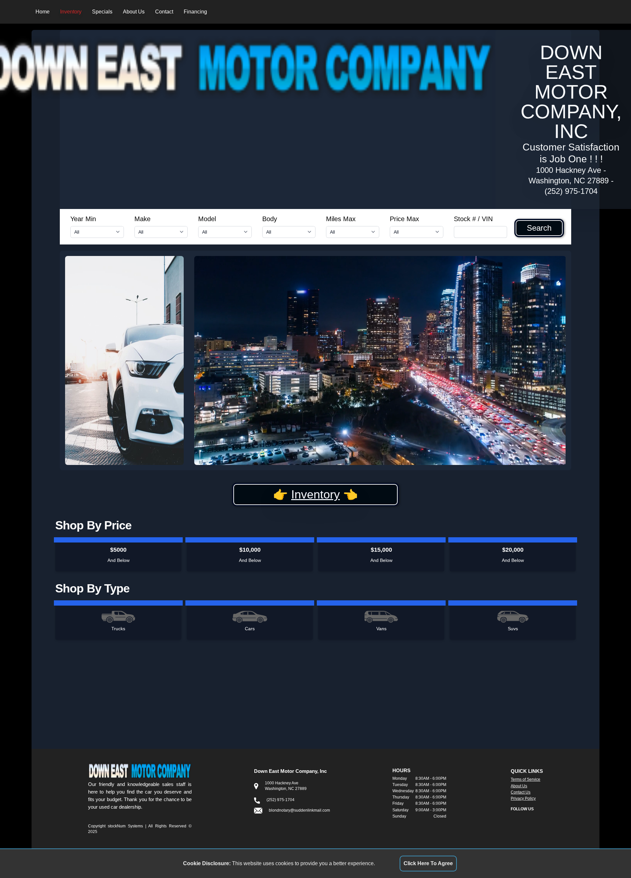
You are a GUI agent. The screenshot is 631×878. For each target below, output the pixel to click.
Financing (195, 11)
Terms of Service (525, 779)
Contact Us (520, 792)
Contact (164, 11)
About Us (134, 11)
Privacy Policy (523, 798)
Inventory (71, 11)
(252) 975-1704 (571, 191)
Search (539, 228)
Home (42, 11)
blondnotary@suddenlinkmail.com (299, 810)
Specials (102, 11)
